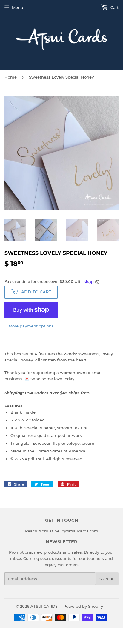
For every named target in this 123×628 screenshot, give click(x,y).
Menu (17, 7)
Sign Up (107, 579)
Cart (114, 7)
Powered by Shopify (83, 606)
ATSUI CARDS (44, 606)
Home (10, 77)
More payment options (31, 326)
